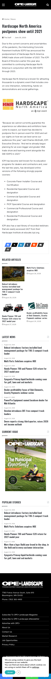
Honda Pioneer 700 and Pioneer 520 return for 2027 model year (11, 319)
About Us (6, 627)
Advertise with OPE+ (11, 623)
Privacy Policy (8, 644)
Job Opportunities (9, 640)
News (13, 19)
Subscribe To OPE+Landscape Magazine (20, 615)
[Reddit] (33, 245)
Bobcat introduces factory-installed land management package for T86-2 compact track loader (12, 289)
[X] (13, 245)
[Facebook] (7, 245)
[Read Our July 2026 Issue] (25, 465)
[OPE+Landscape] (25, 5)
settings (35, 667)
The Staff (7, 37)
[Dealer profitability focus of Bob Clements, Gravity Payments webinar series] (38, 306)
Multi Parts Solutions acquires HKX (35, 269)
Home (6, 19)
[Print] (7, 249)
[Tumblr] (27, 245)
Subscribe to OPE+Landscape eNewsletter (20, 619)
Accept (10, 672)
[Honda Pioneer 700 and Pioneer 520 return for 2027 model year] (13, 307)
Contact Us (7, 632)
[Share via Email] (40, 245)
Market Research (9, 636)
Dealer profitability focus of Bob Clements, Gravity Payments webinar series (37, 315)
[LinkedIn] (20, 245)
